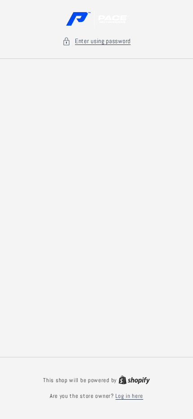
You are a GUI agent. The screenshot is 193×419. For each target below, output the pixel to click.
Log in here (129, 396)
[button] (96, 41)
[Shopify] (134, 380)
